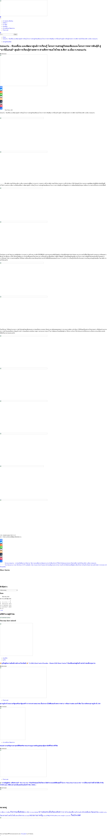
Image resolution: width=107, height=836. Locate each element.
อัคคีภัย (44, 815)
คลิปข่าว (5, 22)
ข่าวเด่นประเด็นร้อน (8, 21)
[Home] (0, 17)
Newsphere (23, 833)
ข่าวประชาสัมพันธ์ (34, 812)
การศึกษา (2, 812)
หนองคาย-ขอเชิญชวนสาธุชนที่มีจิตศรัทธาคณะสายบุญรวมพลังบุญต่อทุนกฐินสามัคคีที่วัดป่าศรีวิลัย (29, 745)
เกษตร (59, 815)
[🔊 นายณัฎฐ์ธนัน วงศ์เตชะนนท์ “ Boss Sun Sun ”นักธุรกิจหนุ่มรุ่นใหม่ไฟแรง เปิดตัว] (23, 776)
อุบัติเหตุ (56, 815)
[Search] (0, 32)
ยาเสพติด (101, 812)
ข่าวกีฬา (5, 24)
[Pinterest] (53, 106)
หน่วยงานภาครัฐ (36, 815)
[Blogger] (53, 99)
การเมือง (7, 812)
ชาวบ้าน (65, 812)
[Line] (53, 94)
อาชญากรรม (50, 815)
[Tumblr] (53, 101)
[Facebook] (53, 87)
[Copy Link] (53, 103)
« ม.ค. (1, 610)
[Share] (53, 108)
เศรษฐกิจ (63, 815)
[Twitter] (53, 90)
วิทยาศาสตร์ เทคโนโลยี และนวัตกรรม (12, 815)
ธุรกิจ (4, 660)
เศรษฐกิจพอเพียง (7, 41)
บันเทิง (80, 812)
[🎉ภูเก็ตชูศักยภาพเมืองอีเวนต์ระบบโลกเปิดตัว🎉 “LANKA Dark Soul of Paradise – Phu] (16, 655)
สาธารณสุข (26, 815)
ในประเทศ (5, 30)
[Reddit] (53, 92)
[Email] (53, 96)
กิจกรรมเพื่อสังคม (17, 812)
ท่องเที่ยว (5, 26)
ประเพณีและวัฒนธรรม (9, 28)
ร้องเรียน (105, 812)
